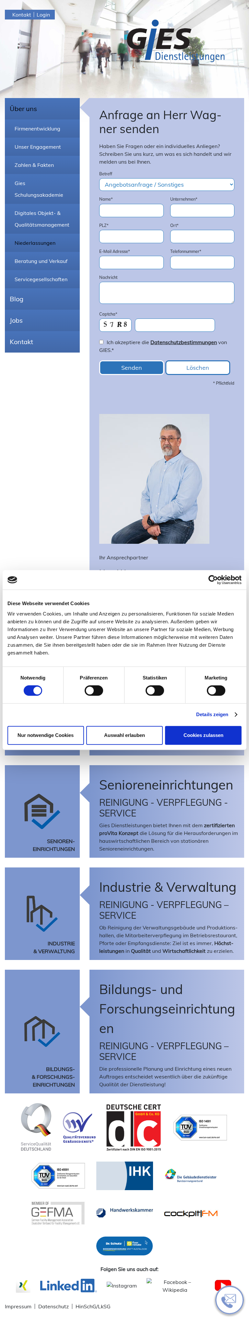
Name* (106, 199)
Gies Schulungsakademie (39, 189)
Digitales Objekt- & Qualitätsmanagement (42, 219)
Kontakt (21, 14)
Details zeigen (212, 714)
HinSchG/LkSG (93, 1306)
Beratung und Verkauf (41, 261)
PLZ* (104, 225)
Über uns (23, 109)
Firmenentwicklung (37, 128)
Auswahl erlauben (124, 735)
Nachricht (108, 277)
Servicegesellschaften (41, 279)
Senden (131, 367)
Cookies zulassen (203, 735)
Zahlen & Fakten (34, 165)
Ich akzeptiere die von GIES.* (163, 346)
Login (43, 14)
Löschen (197, 367)
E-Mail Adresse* (114, 251)
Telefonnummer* (185, 251)
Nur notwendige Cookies (46, 735)
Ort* (174, 225)
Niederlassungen (35, 243)
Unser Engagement (38, 146)
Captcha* (108, 314)
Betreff (105, 173)
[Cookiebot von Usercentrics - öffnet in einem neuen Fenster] (213, 580)
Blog (16, 299)
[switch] (94, 690)
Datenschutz (53, 1306)
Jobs (16, 320)
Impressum (18, 1306)
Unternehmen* (183, 199)
